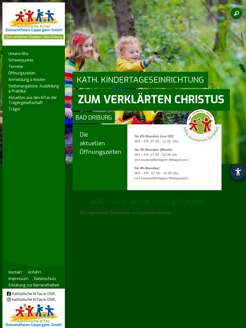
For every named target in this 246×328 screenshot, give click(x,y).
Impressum (18, 278)
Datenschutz (45, 278)
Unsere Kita (18, 53)
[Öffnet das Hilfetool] (238, 172)
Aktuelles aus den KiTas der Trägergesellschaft (32, 100)
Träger (14, 109)
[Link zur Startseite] (33, 21)
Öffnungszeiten (22, 73)
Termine (15, 66)
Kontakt (15, 272)
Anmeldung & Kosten (26, 79)
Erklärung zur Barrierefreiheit (34, 285)
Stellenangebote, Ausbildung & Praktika (33, 89)
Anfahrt (34, 272)
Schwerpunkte (20, 60)
